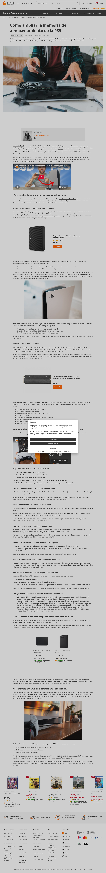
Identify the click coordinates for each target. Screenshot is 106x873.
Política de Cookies (41, 451)
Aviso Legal (67, 451)
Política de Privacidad (55, 451)
